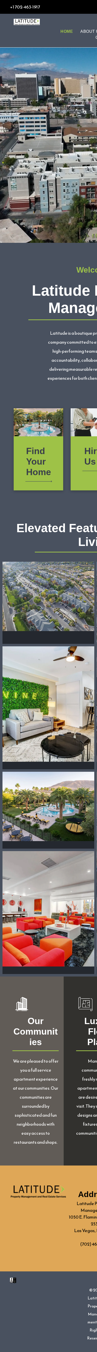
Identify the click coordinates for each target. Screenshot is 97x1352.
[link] (13, 1281)
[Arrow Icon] (38, 483)
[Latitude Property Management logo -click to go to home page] (27, 22)
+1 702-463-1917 (25, 7)
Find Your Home (38, 461)
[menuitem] (67, 32)
